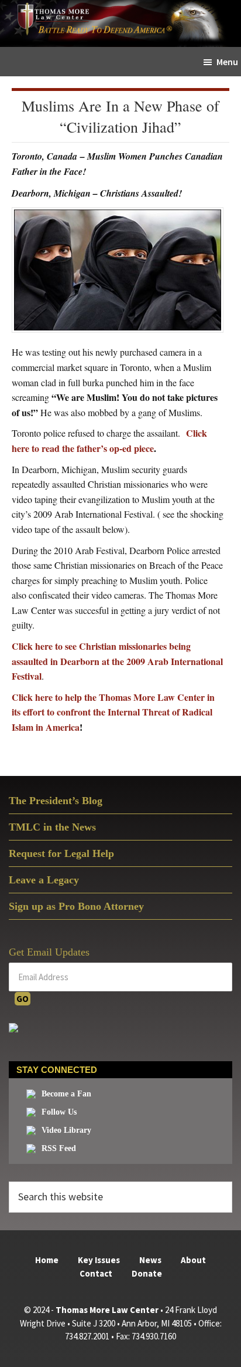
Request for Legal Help (61, 853)
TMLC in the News (52, 827)
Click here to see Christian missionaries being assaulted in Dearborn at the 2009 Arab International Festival (117, 661)
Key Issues (99, 1259)
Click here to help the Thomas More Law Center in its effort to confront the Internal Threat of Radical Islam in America (113, 712)
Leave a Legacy (44, 880)
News (150, 1259)
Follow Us (59, 1112)
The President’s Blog (55, 800)
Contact (96, 1273)
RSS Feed (59, 1148)
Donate (147, 1273)
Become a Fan (66, 1093)
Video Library (66, 1130)
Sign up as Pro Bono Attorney (76, 906)
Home (46, 1259)
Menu (227, 61)
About (193, 1259)
